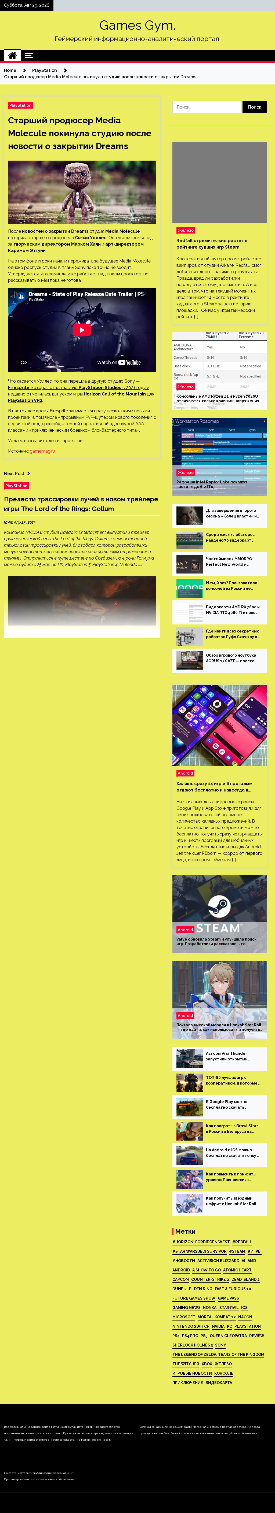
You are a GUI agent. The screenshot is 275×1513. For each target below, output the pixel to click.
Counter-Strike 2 (210, 1279)
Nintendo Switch (190, 1326)
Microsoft (183, 1317)
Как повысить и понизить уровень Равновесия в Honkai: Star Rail (231, 1177)
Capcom (180, 1279)
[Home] (12, 55)
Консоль (223, 1373)
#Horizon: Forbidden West (201, 1242)
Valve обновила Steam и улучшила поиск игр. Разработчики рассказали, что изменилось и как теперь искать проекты (217, 941)
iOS (244, 1307)
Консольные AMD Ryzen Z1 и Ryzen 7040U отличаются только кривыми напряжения (217, 398)
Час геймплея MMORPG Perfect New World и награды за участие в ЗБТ (231, 562)
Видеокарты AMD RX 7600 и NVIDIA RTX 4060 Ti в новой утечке (233, 610)
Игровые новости (192, 1373)
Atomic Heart (237, 1270)
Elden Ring (200, 1289)
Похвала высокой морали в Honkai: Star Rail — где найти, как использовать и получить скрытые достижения (218, 1027)
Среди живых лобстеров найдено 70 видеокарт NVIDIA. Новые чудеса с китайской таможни (230, 537)
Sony (220, 1345)
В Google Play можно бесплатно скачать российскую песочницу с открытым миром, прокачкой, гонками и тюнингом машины (230, 1105)
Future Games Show (193, 1298)
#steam (237, 1251)
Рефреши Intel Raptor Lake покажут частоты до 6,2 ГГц (212, 484)
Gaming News (186, 1307)
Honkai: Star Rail (221, 1307)
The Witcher (185, 1364)
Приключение (187, 1383)
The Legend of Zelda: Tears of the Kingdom (218, 1354)
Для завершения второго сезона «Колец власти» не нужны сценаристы (232, 513)
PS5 (204, 1336)
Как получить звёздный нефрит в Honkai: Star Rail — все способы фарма (231, 1201)
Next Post (14, 473)
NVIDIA (218, 1326)
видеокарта (218, 1383)
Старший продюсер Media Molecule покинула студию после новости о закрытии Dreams (79, 133)
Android (185, 773)
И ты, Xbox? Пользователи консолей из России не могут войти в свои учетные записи (231, 586)
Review (256, 1336)
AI (243, 1261)
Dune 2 (179, 1289)
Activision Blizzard (218, 1261)
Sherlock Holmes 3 (192, 1345)
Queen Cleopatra (228, 1336)
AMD (252, 1261)
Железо (186, 230)
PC (229, 1326)
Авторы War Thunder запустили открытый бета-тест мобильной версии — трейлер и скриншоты (228, 1056)
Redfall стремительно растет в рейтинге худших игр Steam (211, 244)
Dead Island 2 (245, 1279)
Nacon (245, 1317)
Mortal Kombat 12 (217, 1317)
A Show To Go (206, 1270)
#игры (255, 1251)
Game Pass (228, 1298)
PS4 (176, 1336)
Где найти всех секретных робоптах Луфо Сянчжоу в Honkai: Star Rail (232, 634)
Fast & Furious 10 (233, 1289)
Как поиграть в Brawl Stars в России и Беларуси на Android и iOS (232, 1129)
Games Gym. (137, 25)
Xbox (207, 1364)
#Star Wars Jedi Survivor (199, 1251)
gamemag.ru (42, 451)
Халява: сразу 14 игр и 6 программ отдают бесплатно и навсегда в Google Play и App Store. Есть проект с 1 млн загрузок (218, 787)
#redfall (242, 1242)
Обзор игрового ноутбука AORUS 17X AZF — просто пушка (231, 658)
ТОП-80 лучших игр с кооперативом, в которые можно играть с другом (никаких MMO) (232, 1080)
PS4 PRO (190, 1336)
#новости (183, 1261)
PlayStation (20, 105)
